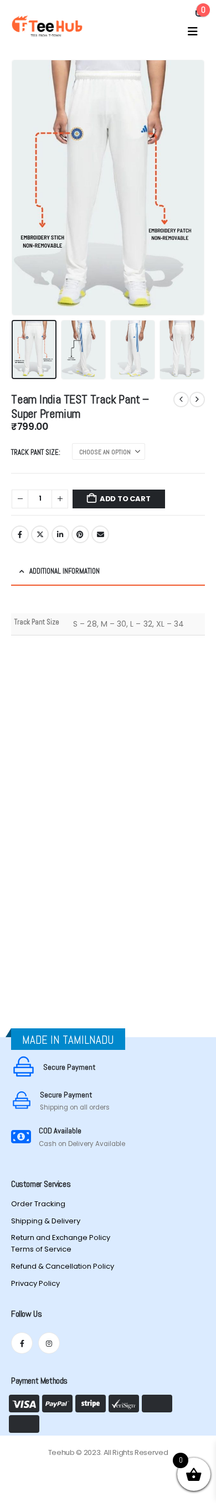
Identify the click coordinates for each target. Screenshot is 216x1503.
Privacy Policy (35, 1283)
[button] (193, 31)
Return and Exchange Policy (60, 1237)
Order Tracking (38, 1204)
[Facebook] (22, 1343)
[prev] (181, 399)
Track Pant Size (35, 452)
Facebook (20, 534)
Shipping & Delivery (45, 1221)
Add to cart (125, 498)
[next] (197, 399)
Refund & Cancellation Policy (62, 1266)
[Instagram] (49, 1343)
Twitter (40, 534)
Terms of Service (41, 1249)
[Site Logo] (47, 26)
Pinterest (80, 534)
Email (100, 534)
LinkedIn (60, 534)
